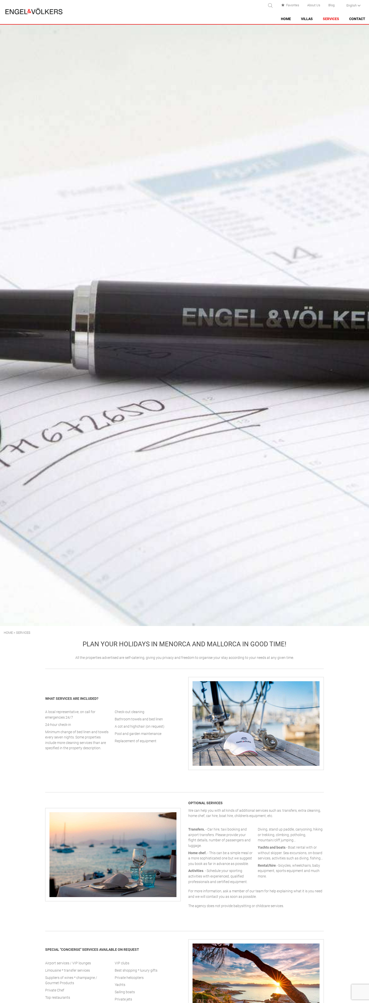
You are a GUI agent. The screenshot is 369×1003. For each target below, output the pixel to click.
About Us (313, 5)
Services (331, 19)
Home (286, 19)
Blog (331, 5)
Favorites (292, 5)
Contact (357, 19)
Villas (307, 19)
